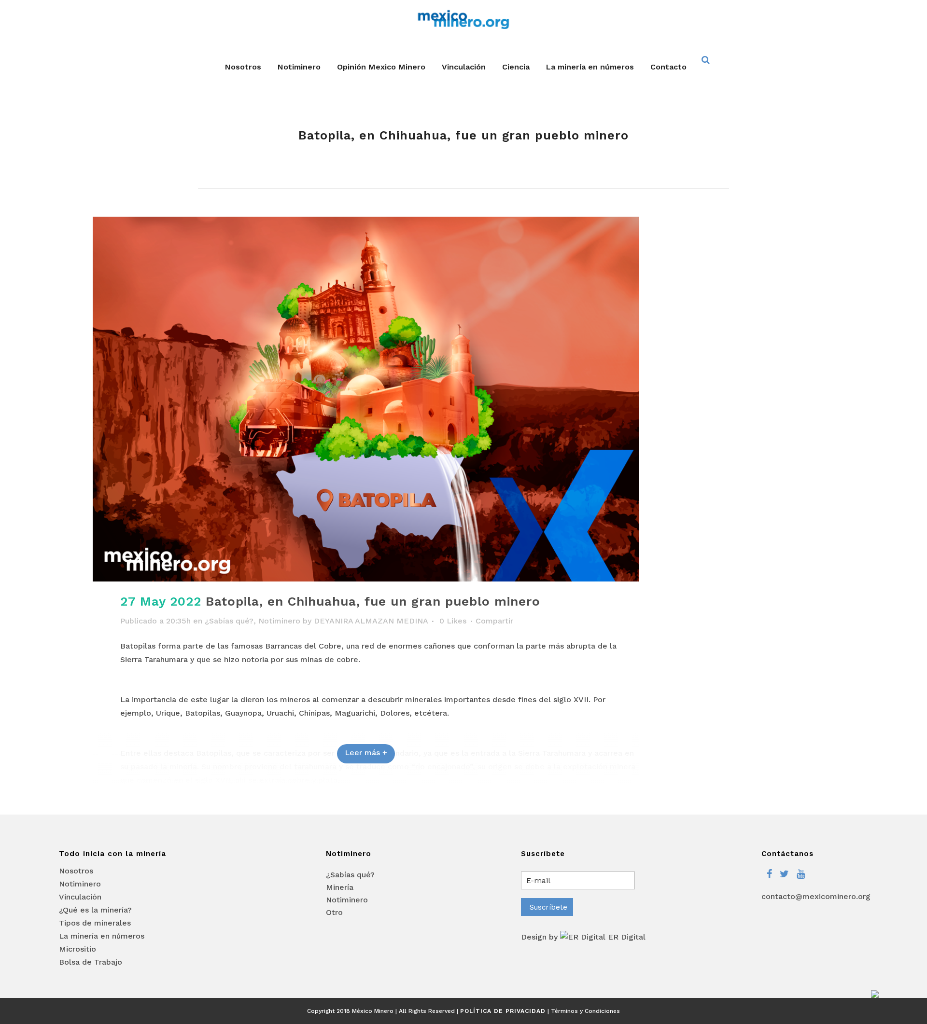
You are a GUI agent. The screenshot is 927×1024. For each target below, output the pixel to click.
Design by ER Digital (583, 936)
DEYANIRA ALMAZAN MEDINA (371, 620)
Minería (339, 887)
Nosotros (76, 871)
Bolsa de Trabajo (90, 962)
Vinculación (80, 897)
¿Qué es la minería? (95, 910)
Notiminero (279, 620)
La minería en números (101, 936)
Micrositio (77, 949)
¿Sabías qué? (229, 620)
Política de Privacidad (503, 1011)
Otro (334, 912)
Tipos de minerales (95, 923)
